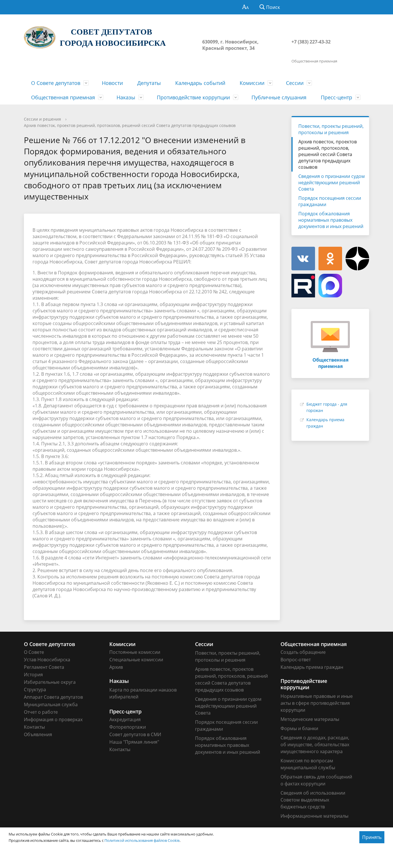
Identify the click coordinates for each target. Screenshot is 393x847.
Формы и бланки (299, 728)
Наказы (126, 97)
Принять (371, 837)
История (33, 674)
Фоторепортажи (127, 727)
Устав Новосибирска (47, 659)
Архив (116, 667)
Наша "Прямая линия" (134, 742)
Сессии (295, 82)
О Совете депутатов (55, 82)
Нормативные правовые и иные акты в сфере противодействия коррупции (317, 703)
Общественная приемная (63, 97)
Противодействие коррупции (193, 97)
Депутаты (149, 82)
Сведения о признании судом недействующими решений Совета (331, 182)
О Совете (34, 652)
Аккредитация (125, 719)
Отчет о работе (41, 712)
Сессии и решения (42, 119)
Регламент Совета (44, 667)
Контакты (34, 727)
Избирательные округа (50, 682)
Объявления (38, 734)
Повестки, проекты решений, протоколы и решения (331, 129)
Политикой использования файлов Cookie (142, 840)
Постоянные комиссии (134, 652)
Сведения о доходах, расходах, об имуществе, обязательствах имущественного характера (315, 744)
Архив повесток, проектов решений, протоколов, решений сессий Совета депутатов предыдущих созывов (130, 125)
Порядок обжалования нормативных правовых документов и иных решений (330, 219)
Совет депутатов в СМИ (135, 734)
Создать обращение (303, 652)
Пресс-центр (336, 97)
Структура (35, 689)
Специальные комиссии (136, 659)
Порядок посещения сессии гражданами (329, 201)
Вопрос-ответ (296, 659)
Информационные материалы (314, 816)
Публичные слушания (278, 97)
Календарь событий (200, 82)
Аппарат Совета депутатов (53, 697)
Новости (112, 82)
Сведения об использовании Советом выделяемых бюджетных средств (313, 800)
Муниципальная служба (51, 704)
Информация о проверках (53, 719)
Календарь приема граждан (312, 667)
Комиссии (252, 82)
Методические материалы (310, 719)
